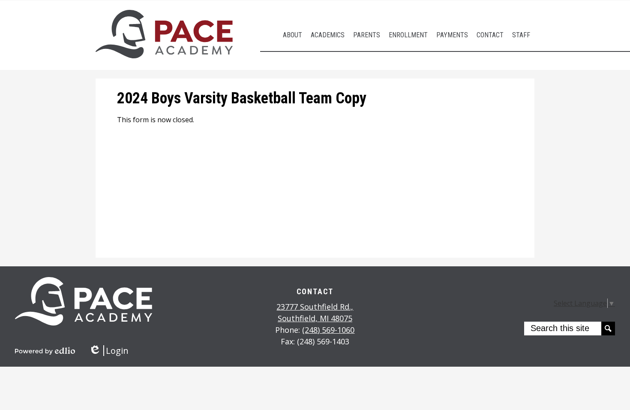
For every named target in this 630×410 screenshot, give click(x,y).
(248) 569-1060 (328, 330)
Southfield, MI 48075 (314, 312)
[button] (292, 35)
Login (109, 350)
